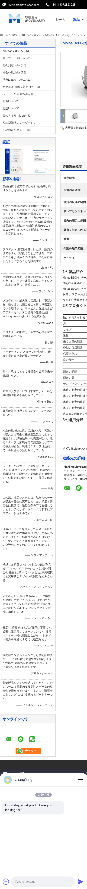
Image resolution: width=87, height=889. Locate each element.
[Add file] (6, 881)
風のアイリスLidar (14, 115)
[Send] (80, 881)
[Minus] (80, 779)
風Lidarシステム (31, 35)
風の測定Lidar (11, 65)
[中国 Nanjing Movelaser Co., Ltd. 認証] (14, 160)
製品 (76, 19)
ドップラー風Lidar (14, 58)
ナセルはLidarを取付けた (18, 87)
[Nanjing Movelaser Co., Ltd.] (25, 18)
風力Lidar (9, 101)
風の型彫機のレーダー (16, 122)
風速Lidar (9, 108)
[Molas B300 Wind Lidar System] (75, 115)
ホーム (60, 19)
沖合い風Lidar (11, 72)
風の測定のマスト (14, 130)
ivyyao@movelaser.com (24, 4)
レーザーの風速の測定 (16, 94)
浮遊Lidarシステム (14, 79)
